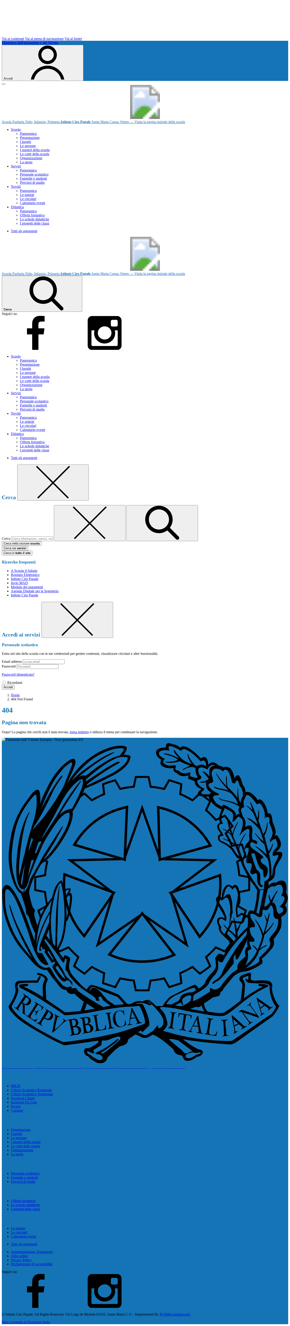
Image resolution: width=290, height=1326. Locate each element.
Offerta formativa (32, 215)
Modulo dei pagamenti (27, 587)
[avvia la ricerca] (162, 523)
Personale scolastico (34, 174)
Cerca (6, 538)
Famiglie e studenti (33, 178)
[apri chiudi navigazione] (3, 84)
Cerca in (17, 553)
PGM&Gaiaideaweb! (175, 1314)
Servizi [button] (16, 166)
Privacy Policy (21, 1260)
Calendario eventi (32, 203)
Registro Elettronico (25, 575)
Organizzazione (31, 158)
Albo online (19, 1256)
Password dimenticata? (18, 674)
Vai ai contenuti (13, 39)
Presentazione (30, 138)
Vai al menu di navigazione (44, 39)
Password (9, 666)
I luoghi (25, 142)
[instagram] (105, 349)
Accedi (8, 687)
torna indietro (79, 732)
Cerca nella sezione (22, 543)
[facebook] (36, 349)
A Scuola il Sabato (24, 571)
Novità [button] (16, 187)
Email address (12, 661)
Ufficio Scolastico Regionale (31, 1090)
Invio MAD (19, 583)
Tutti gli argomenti (24, 231)
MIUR (15, 1086)
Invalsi (15, 1106)
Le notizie (27, 195)
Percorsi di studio (32, 182)
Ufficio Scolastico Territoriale (32, 1094)
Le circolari (28, 199)
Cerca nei (15, 548)
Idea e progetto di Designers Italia (26, 1322)
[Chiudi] (53, 483)
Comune (17, 1110)
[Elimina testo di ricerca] (90, 523)
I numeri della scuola (35, 150)
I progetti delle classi (34, 223)
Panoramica (28, 134)
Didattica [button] (17, 207)
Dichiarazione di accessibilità (31, 1264)
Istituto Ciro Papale (24, 579)
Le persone (28, 146)
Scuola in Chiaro (23, 1098)
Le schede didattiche (34, 219)
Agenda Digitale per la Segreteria (34, 591)
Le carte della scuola (34, 154)
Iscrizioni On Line (24, 1102)
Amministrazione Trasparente (32, 1252)
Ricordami (14, 683)
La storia (26, 162)
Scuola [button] (16, 129)
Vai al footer (73, 39)
